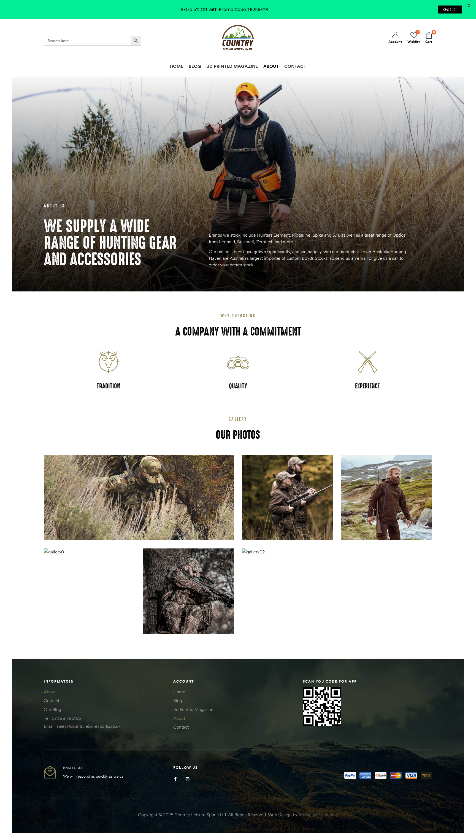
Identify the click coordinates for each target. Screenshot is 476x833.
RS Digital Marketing (318, 814)
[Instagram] (187, 779)
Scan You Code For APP (330, 681)
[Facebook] (175, 779)
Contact (51, 700)
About (50, 691)
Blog (177, 700)
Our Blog (52, 709)
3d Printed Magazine (193, 709)
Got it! (450, 9)
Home (179, 691)
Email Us (73, 768)
